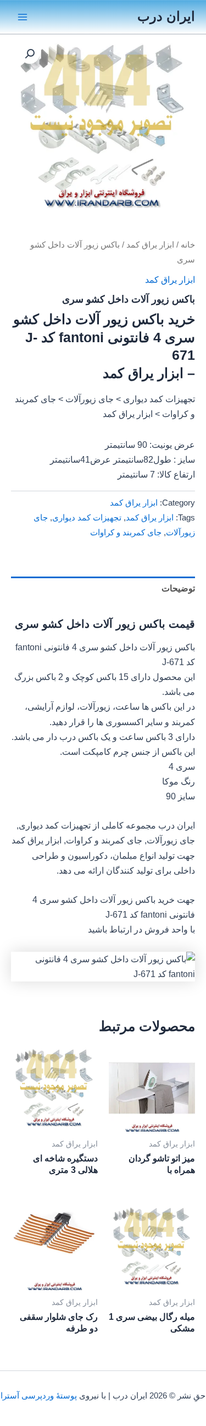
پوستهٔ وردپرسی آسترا (39, 1395)
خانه (188, 244)
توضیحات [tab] (178, 588)
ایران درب (166, 16)
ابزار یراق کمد (150, 244)
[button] (30, 54)
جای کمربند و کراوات (126, 532)
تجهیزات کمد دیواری (86, 517)
